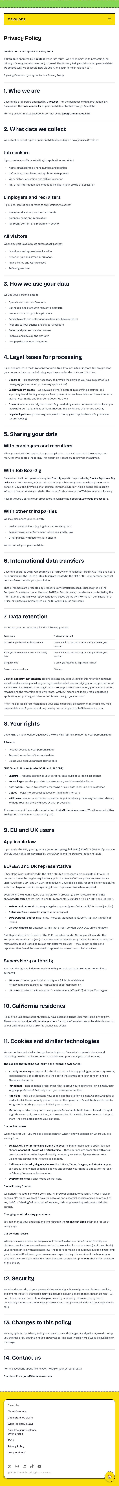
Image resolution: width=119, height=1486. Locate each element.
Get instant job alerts (20, 1417)
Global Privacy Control (35, 1193)
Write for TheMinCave (20, 1423)
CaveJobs (17, 19)
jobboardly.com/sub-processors (88, 498)
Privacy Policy (16, 1446)
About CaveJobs (17, 1411)
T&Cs (11, 1440)
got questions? (16, 1452)
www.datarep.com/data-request (49, 912)
